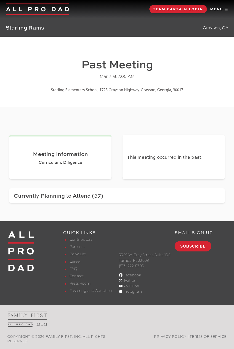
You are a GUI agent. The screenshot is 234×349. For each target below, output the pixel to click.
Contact (76, 276)
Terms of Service (208, 336)
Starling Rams (24, 27)
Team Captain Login (178, 9)
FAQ (73, 269)
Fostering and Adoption (90, 291)
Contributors (80, 239)
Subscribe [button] (193, 246)
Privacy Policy (170, 336)
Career (75, 261)
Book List (77, 254)
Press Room (79, 283)
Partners (76, 247)
